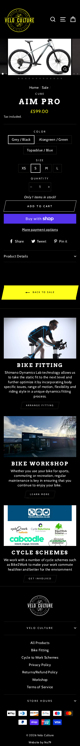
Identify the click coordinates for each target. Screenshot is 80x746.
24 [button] (23, 79)
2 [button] (7, 74)
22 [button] (78, 74)
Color (40, 131)
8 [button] (28, 74)
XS (24, 168)
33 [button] (55, 79)
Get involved (40, 578)
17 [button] (60, 74)
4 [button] (14, 74)
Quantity (40, 178)
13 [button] (46, 74)
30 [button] (44, 79)
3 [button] (10, 74)
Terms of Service (40, 687)
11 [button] (39, 74)
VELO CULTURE (40, 628)
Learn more (40, 494)
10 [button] (35, 74)
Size (40, 160)
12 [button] (42, 74)
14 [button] (49, 74)
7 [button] (25, 74)
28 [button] (37, 79)
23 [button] (19, 79)
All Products (39, 643)
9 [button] (32, 74)
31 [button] (47, 79)
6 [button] (21, 74)
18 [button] (64, 74)
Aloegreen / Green (53, 139)
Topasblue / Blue (40, 150)
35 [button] (62, 79)
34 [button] (58, 79)
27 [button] (33, 79)
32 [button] (51, 79)
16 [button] (57, 74)
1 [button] (3, 74)
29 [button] (40, 79)
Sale (45, 87)
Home (34, 87)
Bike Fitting (40, 650)
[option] (40, 57)
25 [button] (26, 79)
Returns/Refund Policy (40, 672)
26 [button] (30, 79)
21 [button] (74, 74)
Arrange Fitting (40, 405)
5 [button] (17, 74)
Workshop (40, 680)
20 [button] (71, 74)
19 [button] (67, 74)
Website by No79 (40, 742)
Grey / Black (21, 139)
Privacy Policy (40, 665)
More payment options (40, 229)
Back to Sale (43, 292)
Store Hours (40, 700)
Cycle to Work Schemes (40, 657)
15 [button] (53, 74)
